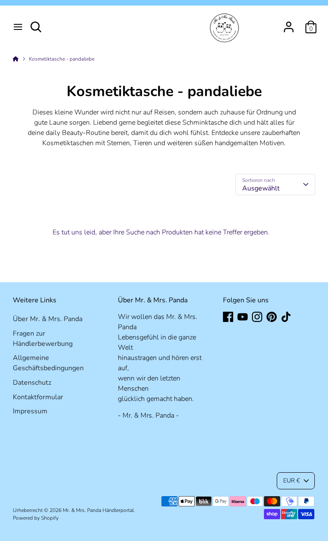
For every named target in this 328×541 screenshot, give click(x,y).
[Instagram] (257, 317)
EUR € (291, 481)
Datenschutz (32, 382)
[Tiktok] (286, 317)
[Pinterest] (271, 317)
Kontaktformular (38, 397)
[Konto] (288, 23)
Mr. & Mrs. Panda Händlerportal (98, 510)
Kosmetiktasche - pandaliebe (61, 59)
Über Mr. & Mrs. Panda (47, 319)
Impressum (30, 411)
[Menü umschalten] (18, 27)
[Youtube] (242, 317)
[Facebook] (228, 317)
